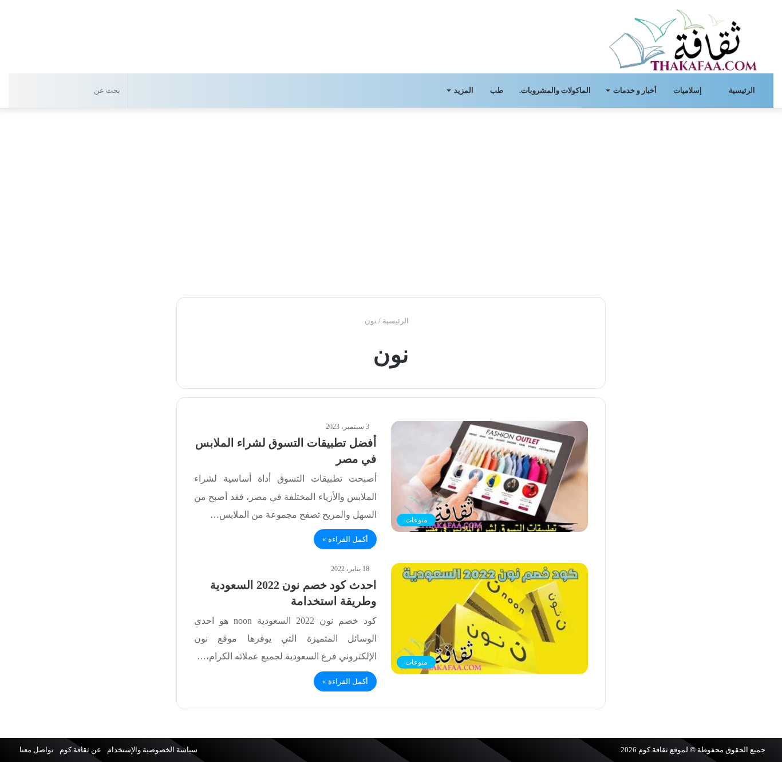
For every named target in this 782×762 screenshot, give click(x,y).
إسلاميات (688, 90)
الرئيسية (743, 90)
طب (496, 90)
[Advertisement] (391, 199)
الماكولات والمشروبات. (555, 90)
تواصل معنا (36, 749)
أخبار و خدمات (635, 90)
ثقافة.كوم (653, 749)
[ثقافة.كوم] (683, 38)
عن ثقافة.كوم (80, 749)
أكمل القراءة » (345, 539)
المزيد (463, 90)
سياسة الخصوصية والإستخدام (152, 749)
